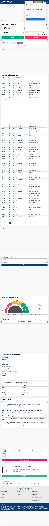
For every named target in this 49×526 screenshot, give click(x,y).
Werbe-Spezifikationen (21, 496)
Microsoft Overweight (18, 81)
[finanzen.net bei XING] (28, 488)
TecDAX (24, 385)
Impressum (34, 493)
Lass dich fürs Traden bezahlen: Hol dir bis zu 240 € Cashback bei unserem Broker (25, 408)
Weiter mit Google (35, 19)
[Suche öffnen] (44, 2)
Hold (12, 77)
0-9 (4, 483)
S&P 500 (3, 392)
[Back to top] (45, 524)
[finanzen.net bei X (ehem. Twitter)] (23, 488)
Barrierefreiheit (35, 500)
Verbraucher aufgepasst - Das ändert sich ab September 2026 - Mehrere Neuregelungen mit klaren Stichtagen (23, 405)
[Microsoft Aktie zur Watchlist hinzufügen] (46, 24)
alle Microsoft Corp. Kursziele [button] (24, 321)
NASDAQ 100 (25, 392)
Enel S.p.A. (4, 373)
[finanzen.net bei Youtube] (20, 488)
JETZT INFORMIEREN (24, 460)
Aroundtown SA (5, 362)
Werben (18, 494)
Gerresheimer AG (6, 368)
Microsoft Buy (16, 83)
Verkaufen (17, 77)
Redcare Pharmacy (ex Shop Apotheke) (10, 371)
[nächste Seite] (39, 223)
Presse (2, 496)
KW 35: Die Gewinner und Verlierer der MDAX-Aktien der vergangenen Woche (24, 412)
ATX (23, 394)
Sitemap (2, 497)
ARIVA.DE (46, 508)
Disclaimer (34, 496)
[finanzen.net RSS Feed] (34, 488)
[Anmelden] (46, 2)
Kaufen (7, 77)
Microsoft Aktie (12, 20)
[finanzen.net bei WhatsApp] (31, 488)
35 (36, 223)
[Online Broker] (8, 2)
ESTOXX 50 (3, 394)
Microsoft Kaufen (17, 88)
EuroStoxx (14, 484)
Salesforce (4, 359)
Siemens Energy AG (6, 366)
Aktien (6, 20)
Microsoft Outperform (18, 92)
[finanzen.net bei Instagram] (15, 488)
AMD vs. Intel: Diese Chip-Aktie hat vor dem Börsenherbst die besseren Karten (25, 410)
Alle (3, 77)
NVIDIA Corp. (5, 357)
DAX (2, 385)
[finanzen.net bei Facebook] (18, 488)
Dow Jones (24, 390)
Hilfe (18, 493)
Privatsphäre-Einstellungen (37, 499)
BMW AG (4, 375)
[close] (43, 5)
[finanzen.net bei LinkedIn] (26, 488)
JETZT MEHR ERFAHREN (24, 475)
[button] (29, 2)
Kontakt (2, 493)
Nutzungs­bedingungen (37, 497)
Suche (24, 264)
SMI (2, 390)
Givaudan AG (5, 378)
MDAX (2, 387)
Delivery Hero (5, 364)
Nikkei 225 (24, 387)
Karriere (2, 494)
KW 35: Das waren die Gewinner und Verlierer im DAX (19, 426)
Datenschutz (34, 494)
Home (2, 20)
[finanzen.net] (7, 1)
